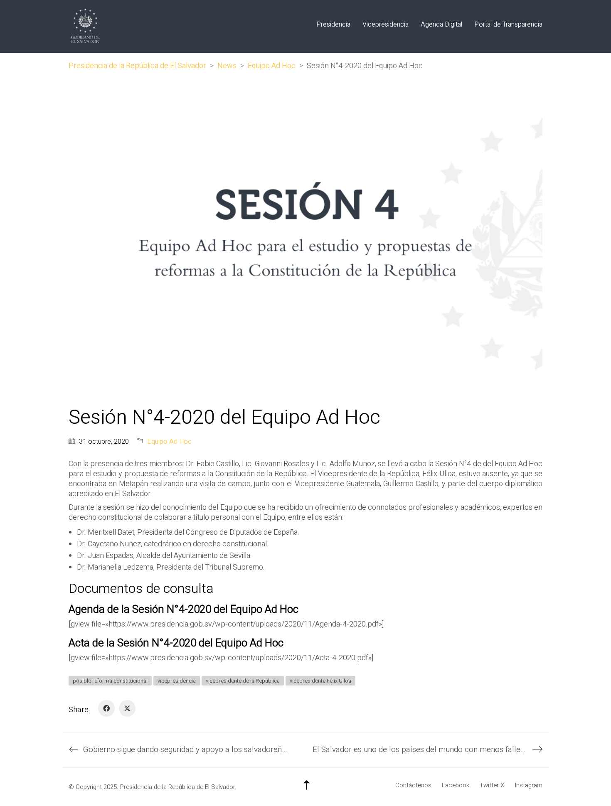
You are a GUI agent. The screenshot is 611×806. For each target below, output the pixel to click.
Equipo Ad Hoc (169, 441)
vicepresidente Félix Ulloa (320, 681)
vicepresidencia (177, 681)
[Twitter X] (127, 708)
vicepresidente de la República (243, 681)
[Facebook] (106, 708)
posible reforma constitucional (110, 681)
